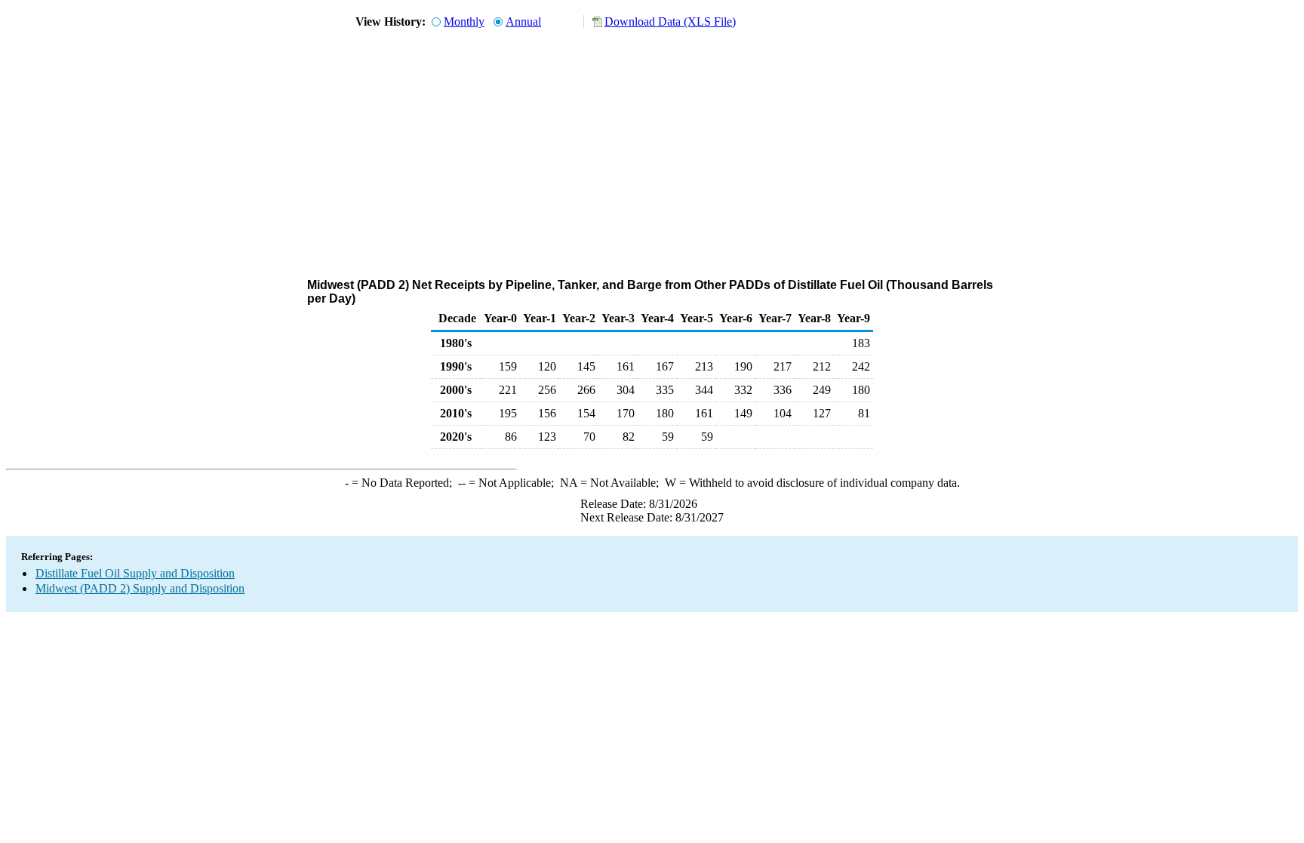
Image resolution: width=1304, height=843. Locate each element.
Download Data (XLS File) (670, 21)
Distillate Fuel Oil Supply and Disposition (135, 573)
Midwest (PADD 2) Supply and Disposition (139, 588)
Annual (523, 21)
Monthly (464, 21)
